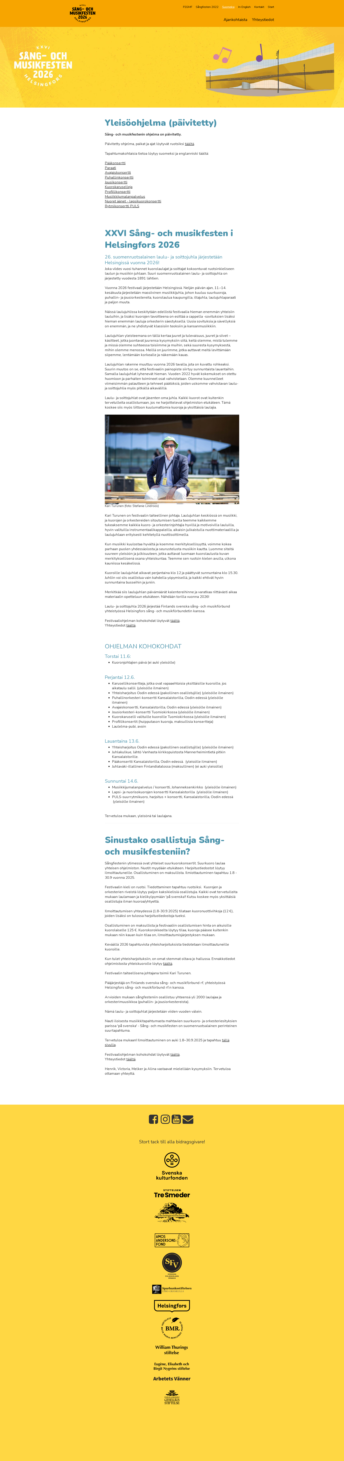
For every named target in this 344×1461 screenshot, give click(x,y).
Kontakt (259, 7)
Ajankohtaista (235, 19)
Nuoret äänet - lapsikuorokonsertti (133, 201)
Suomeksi (228, 7)
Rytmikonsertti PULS (122, 206)
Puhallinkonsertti (119, 177)
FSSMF (187, 7)
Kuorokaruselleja (118, 186)
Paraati (110, 167)
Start (271, 7)
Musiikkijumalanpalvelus (125, 196)
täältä (189, 143)
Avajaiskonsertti (118, 172)
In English (244, 7)
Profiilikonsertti (117, 191)
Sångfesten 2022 (207, 7)
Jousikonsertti (116, 182)
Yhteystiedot (263, 19)
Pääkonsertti (115, 163)
